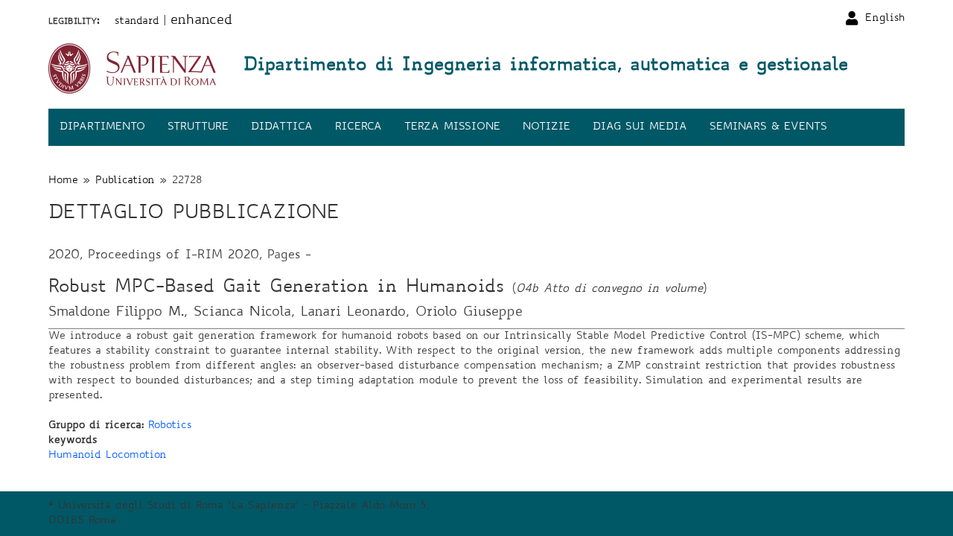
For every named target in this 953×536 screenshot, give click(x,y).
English (885, 18)
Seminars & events (768, 127)
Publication (125, 181)
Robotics (169, 426)
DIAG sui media (640, 127)
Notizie (546, 127)
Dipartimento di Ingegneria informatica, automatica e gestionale (545, 66)
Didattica (282, 127)
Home (63, 181)
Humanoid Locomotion (107, 455)
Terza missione (452, 127)
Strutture (198, 127)
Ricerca (358, 127)
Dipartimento (102, 127)
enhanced (201, 21)
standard (137, 21)
